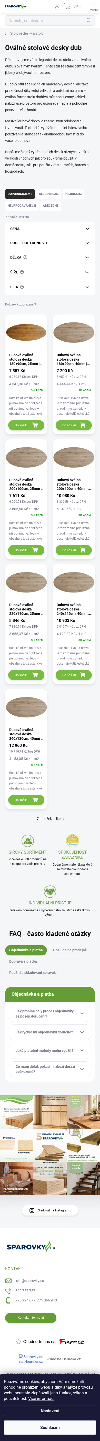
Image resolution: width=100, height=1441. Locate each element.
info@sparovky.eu (29, 1281)
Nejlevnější (49, 194)
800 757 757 (25, 1291)
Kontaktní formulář (31, 1317)
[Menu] (93, 6)
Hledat (88, 20)
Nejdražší (73, 194)
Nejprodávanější (22, 206)
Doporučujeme (20, 194)
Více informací (41, 1398)
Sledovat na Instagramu (54, 1210)
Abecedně (50, 206)
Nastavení (50, 1410)
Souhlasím (50, 1427)
